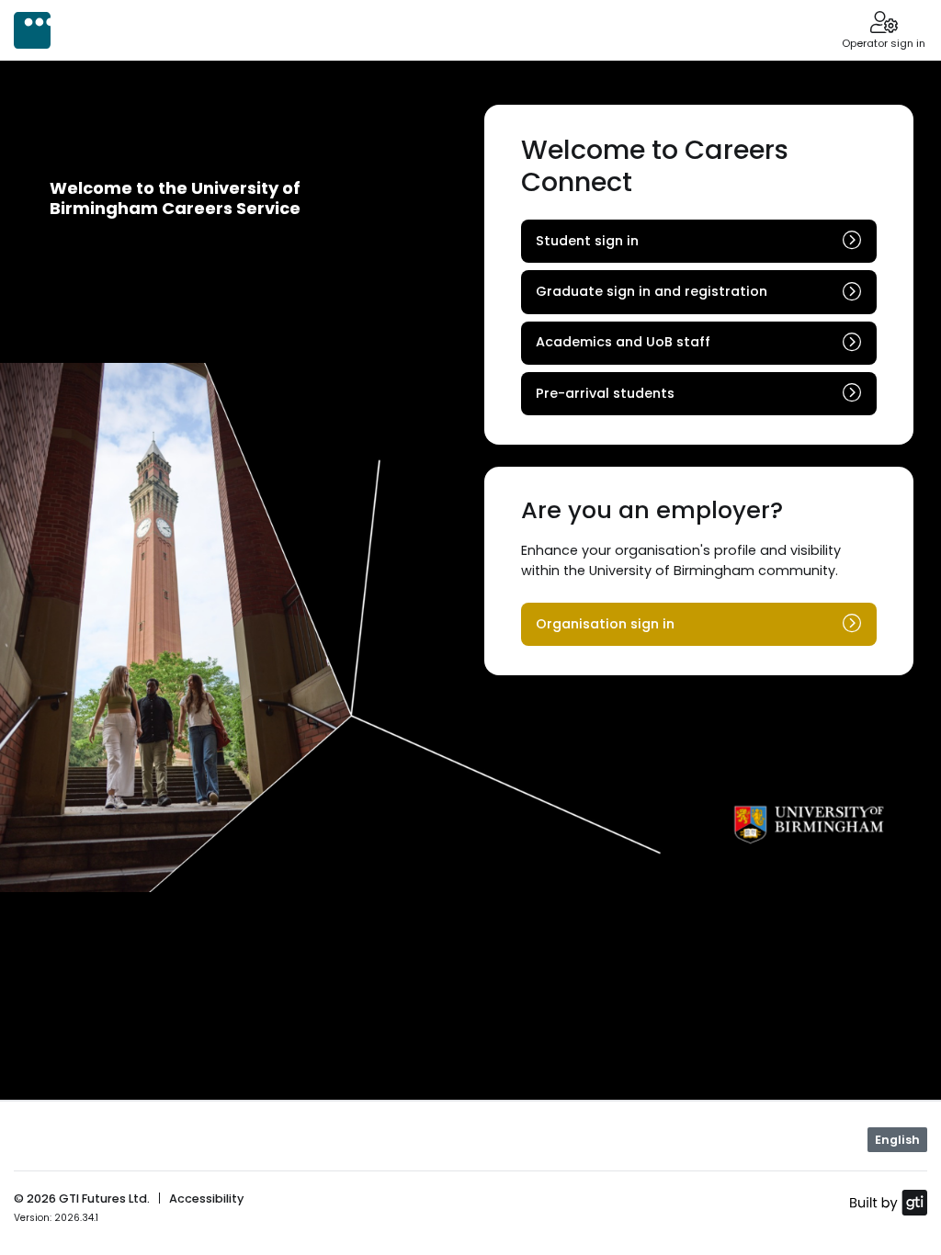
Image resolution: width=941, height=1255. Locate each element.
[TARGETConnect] (32, 30)
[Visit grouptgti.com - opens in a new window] (888, 1202)
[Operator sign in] (883, 24)
